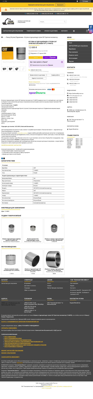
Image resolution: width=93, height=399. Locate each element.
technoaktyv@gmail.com (75, 95)
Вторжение (27, 283)
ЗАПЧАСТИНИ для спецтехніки (78, 46)
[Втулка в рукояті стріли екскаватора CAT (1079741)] (11, 259)
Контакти (64, 31)
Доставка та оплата (30, 285)
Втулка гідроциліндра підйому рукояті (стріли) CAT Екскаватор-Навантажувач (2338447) (11, 240)
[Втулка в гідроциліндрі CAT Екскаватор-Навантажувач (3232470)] (32, 259)
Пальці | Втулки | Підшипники (14, 37)
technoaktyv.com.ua (22, 133)
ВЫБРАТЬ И (20, 321)
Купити (36, 57)
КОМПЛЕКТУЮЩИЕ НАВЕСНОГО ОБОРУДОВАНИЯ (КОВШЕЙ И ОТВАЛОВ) (25, 345)
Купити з (47, 57)
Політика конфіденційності (65, 386)
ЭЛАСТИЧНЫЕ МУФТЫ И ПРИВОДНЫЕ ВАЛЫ (17, 343)
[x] (4, 158)
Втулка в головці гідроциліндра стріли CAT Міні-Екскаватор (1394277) (54, 240)
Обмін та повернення (30, 290)
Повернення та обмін (34, 31)
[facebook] (2, 158)
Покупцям (27, 288)
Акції (70, 42)
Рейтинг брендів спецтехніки (55, 288)
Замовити (60, 5)
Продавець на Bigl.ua (46, 384)
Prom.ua (55, 383)
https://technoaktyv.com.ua (76, 93)
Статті (49, 283)
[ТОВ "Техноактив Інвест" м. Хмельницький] (8, 21)
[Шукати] (64, 21)
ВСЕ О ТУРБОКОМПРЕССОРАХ (13, 338)
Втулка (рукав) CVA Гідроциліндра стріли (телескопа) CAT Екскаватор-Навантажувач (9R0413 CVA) (33, 240)
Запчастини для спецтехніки (13, 31)
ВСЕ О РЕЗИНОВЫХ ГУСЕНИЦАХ (13, 346)
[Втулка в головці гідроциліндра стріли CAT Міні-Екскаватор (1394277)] (54, 228)
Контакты (20, 362)
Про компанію (73, 52)
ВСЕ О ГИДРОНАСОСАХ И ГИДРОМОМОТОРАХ (17, 340)
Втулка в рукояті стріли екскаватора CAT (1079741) (11, 269)
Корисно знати (73, 55)
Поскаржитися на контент (50, 386)
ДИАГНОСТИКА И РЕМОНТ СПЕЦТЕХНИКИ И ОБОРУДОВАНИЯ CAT (23, 341)
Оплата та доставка (51, 31)
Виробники (72, 49)
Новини (49, 285)
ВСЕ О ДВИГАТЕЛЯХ (10, 336)
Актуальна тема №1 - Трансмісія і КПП (80, 290)
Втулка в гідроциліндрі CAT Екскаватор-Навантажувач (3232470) (33, 270)
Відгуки (71, 61)
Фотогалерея (73, 58)
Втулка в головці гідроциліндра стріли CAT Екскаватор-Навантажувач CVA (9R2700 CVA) (54, 270)
